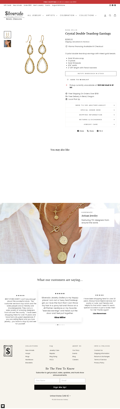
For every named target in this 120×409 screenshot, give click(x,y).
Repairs (52, 353)
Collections (87, 15)
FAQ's (52, 360)
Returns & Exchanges (90, 120)
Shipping (68, 42)
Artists (51, 15)
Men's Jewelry (38, 5)
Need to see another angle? (91, 105)
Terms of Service (100, 360)
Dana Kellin (71, 30)
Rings (27, 356)
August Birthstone (58, 5)
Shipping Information (90, 115)
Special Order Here (91, 110)
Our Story (75, 350)
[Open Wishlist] (3, 406)
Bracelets (29, 363)
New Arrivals (17, 5)
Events (47, 5)
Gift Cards (7, 5)
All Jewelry (35, 15)
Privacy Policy (99, 363)
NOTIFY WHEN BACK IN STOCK (91, 73)
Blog (74, 356)
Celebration (67, 15)
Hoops (28, 353)
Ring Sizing (53, 356)
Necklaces (29, 360)
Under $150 (28, 5)
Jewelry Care (91, 124)
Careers (75, 360)
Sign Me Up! (60, 387)
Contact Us (98, 350)
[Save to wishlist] (6, 159)
